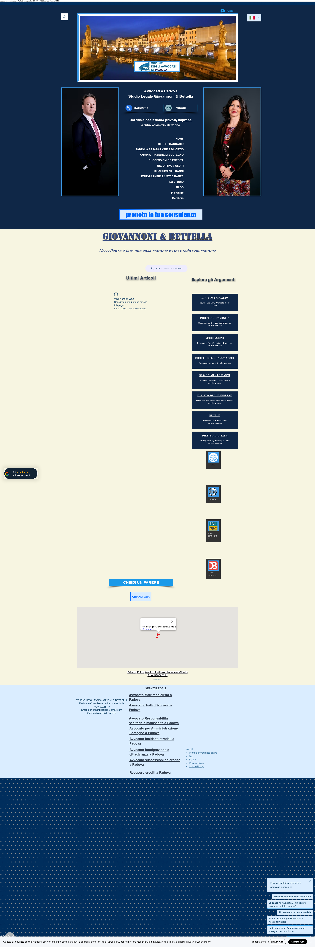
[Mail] (168, 108)
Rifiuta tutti (277, 941)
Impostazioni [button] (259, 941)
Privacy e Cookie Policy (198, 941)
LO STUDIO (176, 181)
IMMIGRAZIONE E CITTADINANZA (162, 176)
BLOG (180, 187)
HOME (180, 138)
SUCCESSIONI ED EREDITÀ (166, 160)
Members (178, 198)
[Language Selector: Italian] (254, 17)
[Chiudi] (311, 941)
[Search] (64, 16)
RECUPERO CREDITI (170, 165)
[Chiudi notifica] (310, 881)
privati (170, 120)
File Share (177, 192)
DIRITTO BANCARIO (171, 144)
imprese (185, 120)
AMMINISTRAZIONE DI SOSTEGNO (162, 154)
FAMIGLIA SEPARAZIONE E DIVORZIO (161, 149)
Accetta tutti (297, 941)
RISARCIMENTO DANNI (169, 171)
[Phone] (129, 108)
